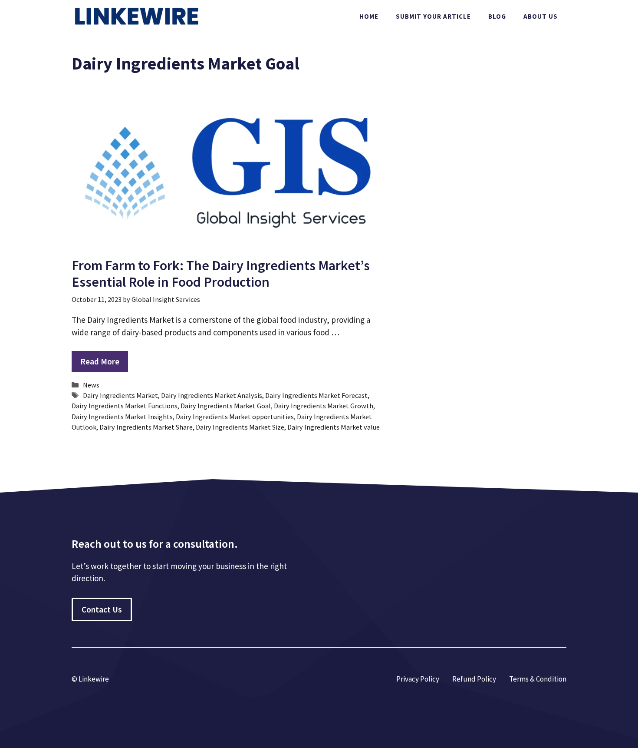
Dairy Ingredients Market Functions (125, 405)
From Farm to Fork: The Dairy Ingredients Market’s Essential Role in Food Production (221, 274)
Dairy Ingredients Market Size (240, 427)
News (91, 385)
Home (368, 16)
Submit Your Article (433, 16)
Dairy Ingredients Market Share (146, 427)
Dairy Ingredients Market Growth (323, 405)
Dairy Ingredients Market (120, 395)
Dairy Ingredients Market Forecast (316, 395)
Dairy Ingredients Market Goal (226, 405)
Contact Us (102, 609)
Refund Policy (474, 679)
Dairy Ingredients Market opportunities (235, 416)
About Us (540, 16)
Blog (497, 16)
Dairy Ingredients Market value (333, 427)
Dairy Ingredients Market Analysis (211, 395)
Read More (99, 361)
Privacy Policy (417, 679)
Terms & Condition (537, 679)
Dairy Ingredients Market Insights (122, 416)
